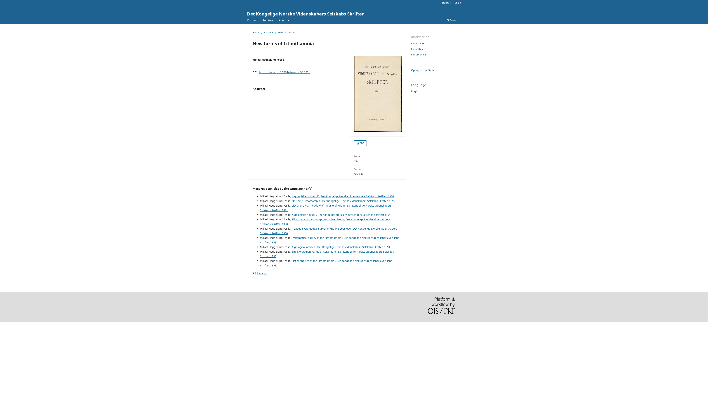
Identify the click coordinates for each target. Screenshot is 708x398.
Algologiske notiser (304, 215)
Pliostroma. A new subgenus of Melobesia (318, 219)
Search (453, 20)
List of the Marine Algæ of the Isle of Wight (319, 205)
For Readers (417, 43)
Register (445, 2)
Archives (268, 20)
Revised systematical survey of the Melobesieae (321, 228)
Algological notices (304, 247)
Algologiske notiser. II (306, 196)
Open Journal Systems (424, 70)
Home (256, 32)
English (415, 91)
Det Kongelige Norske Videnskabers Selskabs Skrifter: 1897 (358, 201)
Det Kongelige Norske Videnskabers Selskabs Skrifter (305, 14)
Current (252, 20)
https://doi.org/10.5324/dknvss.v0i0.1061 (284, 72)
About (283, 20)
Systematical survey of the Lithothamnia (317, 238)
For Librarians (418, 54)
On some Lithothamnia (306, 201)
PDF (361, 143)
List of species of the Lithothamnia (313, 261)
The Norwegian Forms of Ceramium (314, 251)
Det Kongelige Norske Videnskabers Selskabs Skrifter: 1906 (357, 196)
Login (458, 2)
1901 (280, 32)
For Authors (417, 49)
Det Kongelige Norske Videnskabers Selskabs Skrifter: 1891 (353, 247)
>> (265, 273)
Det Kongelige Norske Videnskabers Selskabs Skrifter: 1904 (354, 215)
